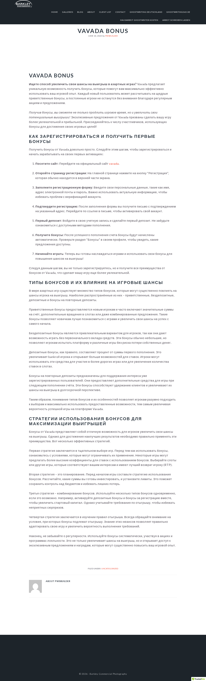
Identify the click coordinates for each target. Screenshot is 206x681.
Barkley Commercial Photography (46, 4)
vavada (114, 163)
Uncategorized (109, 568)
